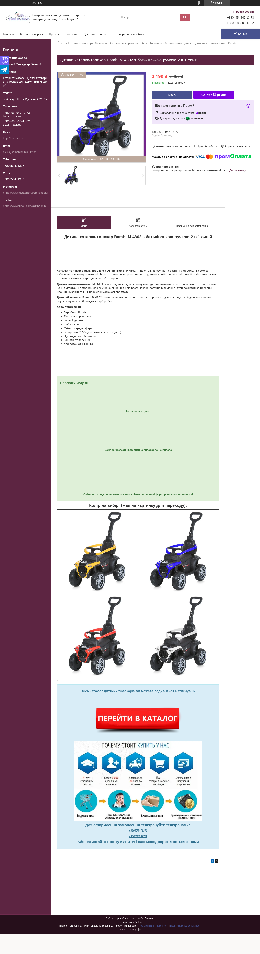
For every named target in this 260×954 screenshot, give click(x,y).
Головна (8, 34)
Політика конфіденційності (185, 925)
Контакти (72, 34)
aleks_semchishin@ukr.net (20, 152)
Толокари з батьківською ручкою (171, 43)
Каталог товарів (30, 34)
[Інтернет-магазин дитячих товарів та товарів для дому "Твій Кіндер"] (18, 17)
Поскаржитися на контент (153, 925)
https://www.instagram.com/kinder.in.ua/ (28, 192)
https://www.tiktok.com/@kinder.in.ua (26, 205)
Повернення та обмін (130, 34)
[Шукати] (185, 17)
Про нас (54, 34)
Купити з (206, 94)
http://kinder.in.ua (14, 138)
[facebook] (212, 861)
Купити (172, 94)
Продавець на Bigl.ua (130, 922)
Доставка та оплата (96, 34)
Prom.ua (149, 918)
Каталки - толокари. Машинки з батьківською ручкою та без (107, 43)
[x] (216, 861)
